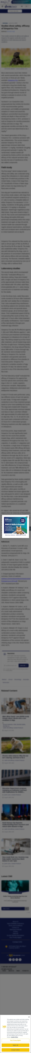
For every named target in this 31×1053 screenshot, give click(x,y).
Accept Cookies (15, 1050)
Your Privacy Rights (15, 1040)
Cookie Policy (14, 1037)
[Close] (29, 1017)
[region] (15, 1034)
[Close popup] (27, 517)
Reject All (15, 1045)
